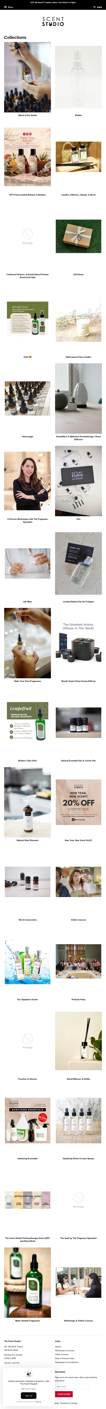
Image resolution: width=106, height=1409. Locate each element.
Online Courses (62, 1354)
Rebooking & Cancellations (67, 1362)
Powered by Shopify (69, 1403)
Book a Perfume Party (64, 1358)
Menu (10, 7)
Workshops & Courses (65, 1350)
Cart (99, 7)
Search (58, 1347)
